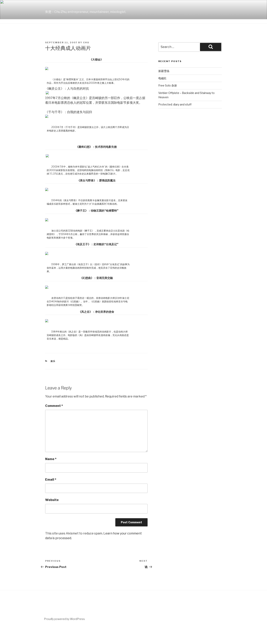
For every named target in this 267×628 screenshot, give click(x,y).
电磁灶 (162, 78)
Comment (54, 406)
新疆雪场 (163, 71)
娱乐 (53, 361)
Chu (86, 42)
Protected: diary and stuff (175, 104)
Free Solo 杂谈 (167, 85)
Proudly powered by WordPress (64, 619)
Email (50, 479)
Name (50, 459)
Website (52, 500)
